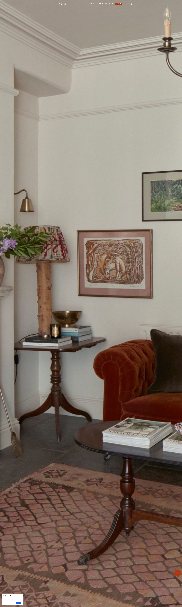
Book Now (178, 573)
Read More (18, 600)
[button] (1, 303)
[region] (12, 599)
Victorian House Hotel (63, 4)
